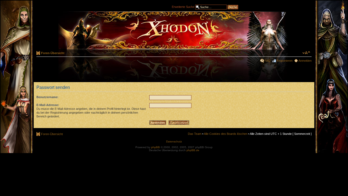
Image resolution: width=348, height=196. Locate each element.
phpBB (155, 147)
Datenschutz (174, 141)
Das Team (194, 133)
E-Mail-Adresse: (47, 105)
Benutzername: (47, 97)
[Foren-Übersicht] (174, 30)
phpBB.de (193, 150)
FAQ (268, 60)
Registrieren (284, 60)
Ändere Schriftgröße (306, 52)
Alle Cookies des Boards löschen (225, 133)
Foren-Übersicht (52, 53)
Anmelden (305, 60)
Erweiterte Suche (183, 6)
